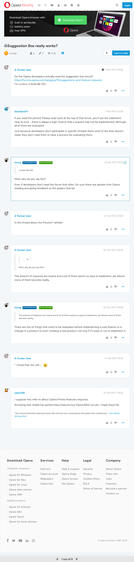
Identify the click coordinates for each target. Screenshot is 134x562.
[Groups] (65, 5)
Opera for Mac (17, 479)
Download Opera (73, 20)
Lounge (13, 53)
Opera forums (70, 478)
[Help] (78, 5)
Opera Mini (15, 511)
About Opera (113, 469)
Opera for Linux (18, 484)
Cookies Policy (91, 478)
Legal (87, 460)
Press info (111, 473)
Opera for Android (19, 506)
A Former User (22, 69)
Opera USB (15, 494)
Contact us (112, 493)
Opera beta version (20, 489)
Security (88, 469)
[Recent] (45, 5)
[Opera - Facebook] (7, 540)
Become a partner (116, 488)
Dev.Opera (68, 483)
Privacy (87, 473)
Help (65, 460)
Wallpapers (46, 478)
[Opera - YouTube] (20, 540)
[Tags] (52, 5)
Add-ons (45, 469)
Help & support (71, 469)
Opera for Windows (20, 474)
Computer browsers (18, 468)
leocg (17, 162)
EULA (86, 483)
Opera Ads (46, 483)
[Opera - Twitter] (13, 540)
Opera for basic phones (23, 521)
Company (113, 460)
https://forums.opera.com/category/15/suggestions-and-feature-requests (58, 80)
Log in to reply (121, 53)
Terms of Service (92, 488)
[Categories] (39, 5)
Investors (111, 483)
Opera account (49, 473)
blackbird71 (21, 111)
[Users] (58, 5)
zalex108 (19, 392)
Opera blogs (69, 473)
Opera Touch (16, 516)
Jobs (109, 478)
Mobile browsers (16, 500)
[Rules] (72, 5)
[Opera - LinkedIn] (27, 540)
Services (47, 460)
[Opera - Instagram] (33, 540)
